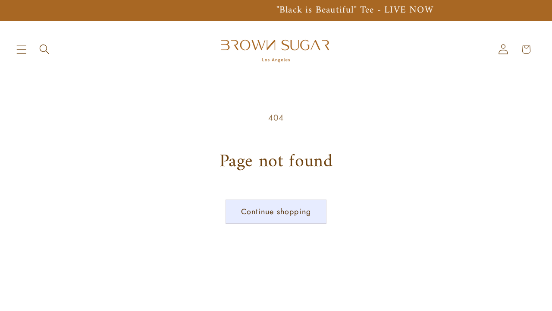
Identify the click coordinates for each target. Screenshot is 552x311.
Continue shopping (276, 211)
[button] (21, 49)
